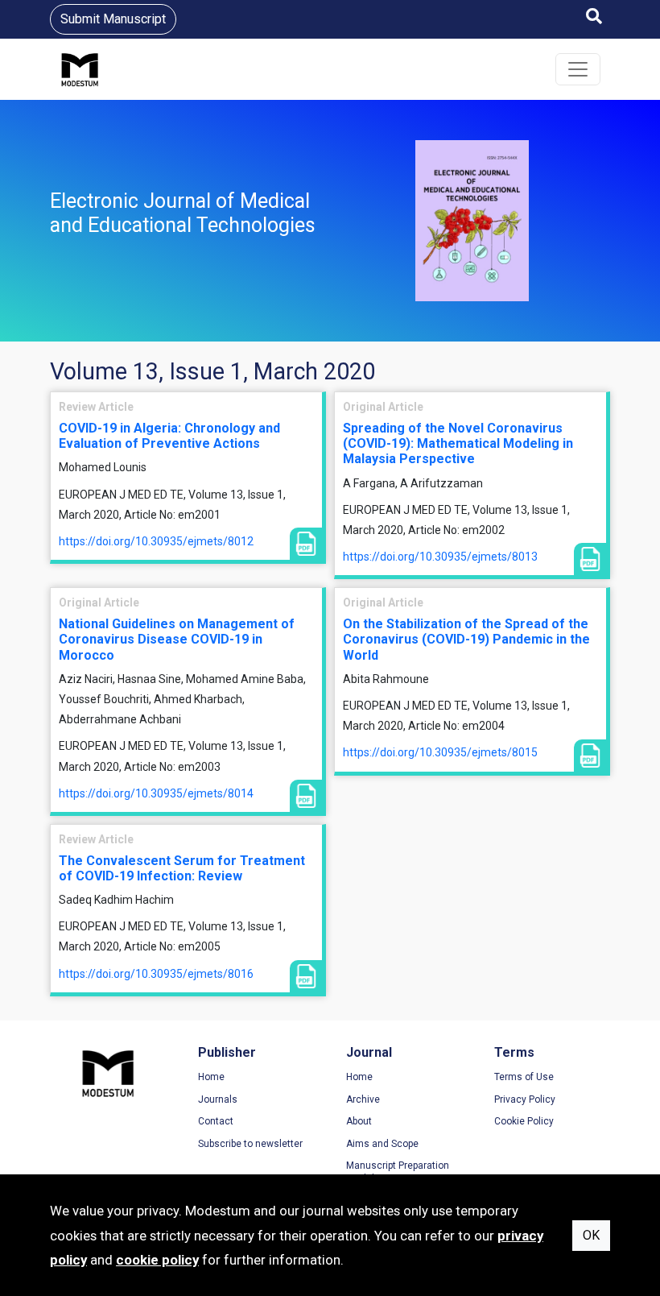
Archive (363, 1099)
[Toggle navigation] (577, 69)
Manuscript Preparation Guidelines (397, 1172)
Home (211, 1077)
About (359, 1121)
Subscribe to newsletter (250, 1143)
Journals (217, 1099)
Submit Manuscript (113, 19)
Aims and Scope (382, 1143)
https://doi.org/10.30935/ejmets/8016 (156, 973)
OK (591, 1235)
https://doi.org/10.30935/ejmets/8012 (156, 541)
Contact (215, 1121)
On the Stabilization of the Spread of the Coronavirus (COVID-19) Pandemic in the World (466, 639)
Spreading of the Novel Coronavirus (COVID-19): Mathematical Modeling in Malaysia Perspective (458, 443)
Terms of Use (524, 1077)
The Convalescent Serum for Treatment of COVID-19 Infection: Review (182, 868)
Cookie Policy (524, 1121)
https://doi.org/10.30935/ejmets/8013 (440, 556)
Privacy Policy (524, 1099)
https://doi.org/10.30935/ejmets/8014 (156, 793)
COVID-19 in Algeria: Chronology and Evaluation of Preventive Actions (169, 435)
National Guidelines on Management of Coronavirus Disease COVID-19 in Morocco (177, 639)
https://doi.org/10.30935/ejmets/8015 (440, 752)
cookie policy (157, 1260)
